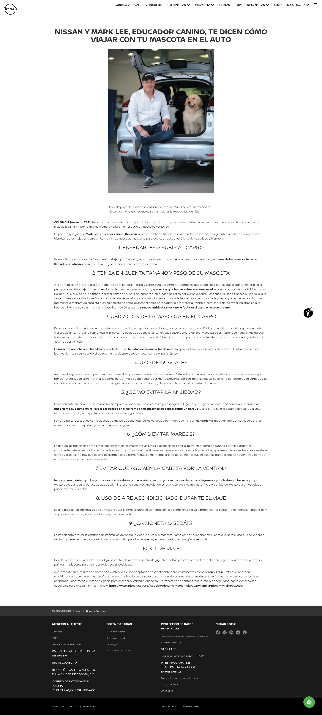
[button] (315, 5)
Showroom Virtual (125, 5)
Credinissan (176, 5)
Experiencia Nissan (250, 5)
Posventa (202, 5)
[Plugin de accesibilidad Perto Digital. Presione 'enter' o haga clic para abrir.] (308, 313)
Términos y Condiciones (82, 706)
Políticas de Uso (169, 706)
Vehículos (154, 5)
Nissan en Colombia (289, 5)
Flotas (224, 5)
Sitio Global (58, 706)
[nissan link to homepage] (10, 9)
